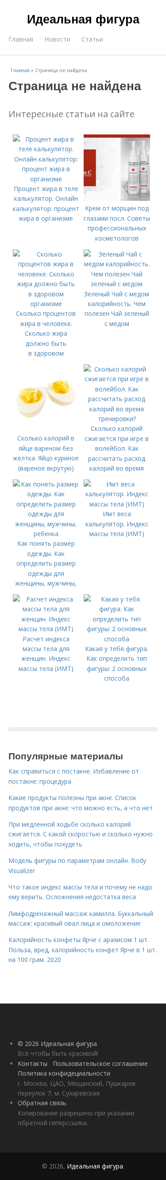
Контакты (32, 1063)
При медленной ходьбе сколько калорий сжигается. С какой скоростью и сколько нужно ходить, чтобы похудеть (80, 834)
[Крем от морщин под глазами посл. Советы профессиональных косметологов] (117, 198)
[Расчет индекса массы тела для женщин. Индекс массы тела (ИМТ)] (46, 628)
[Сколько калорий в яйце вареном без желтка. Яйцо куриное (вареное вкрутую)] (46, 428)
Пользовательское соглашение (100, 1063)
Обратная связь (42, 1103)
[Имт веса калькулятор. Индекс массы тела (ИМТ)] (117, 504)
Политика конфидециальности (64, 1073)
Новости (57, 39)
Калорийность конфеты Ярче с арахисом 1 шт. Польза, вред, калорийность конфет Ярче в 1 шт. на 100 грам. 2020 (82, 949)
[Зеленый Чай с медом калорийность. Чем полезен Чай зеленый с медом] (117, 284)
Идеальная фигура (83, 18)
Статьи (92, 39)
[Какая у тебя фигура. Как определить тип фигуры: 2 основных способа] (117, 639)
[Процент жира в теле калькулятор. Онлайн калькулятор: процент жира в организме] (46, 179)
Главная (20, 39)
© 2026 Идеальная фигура (57, 1043)
